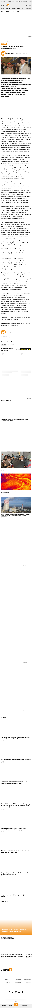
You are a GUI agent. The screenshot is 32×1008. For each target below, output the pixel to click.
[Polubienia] (2, 1001)
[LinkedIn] (16, 992)
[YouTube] (19, 992)
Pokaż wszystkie (11, 344)
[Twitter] (12, 992)
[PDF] (9, 337)
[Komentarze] (16, 1001)
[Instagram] (22, 992)
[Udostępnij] (30, 1001)
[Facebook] (9, 992)
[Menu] (30, 5)
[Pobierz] (28, 53)
